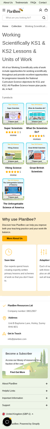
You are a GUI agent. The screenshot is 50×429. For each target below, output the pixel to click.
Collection (17, 26)
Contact (43, 2)
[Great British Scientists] (37, 153)
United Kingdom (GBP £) (18, 414)
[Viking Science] (13, 153)
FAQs (33, 2)
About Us (8, 2)
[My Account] (40, 10)
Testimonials (21, 2)
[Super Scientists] (13, 114)
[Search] (44, 17)
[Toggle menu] (4, 10)
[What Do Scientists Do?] (37, 114)
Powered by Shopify (30, 424)
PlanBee (14, 424)
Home (5, 26)
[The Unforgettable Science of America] (13, 189)
